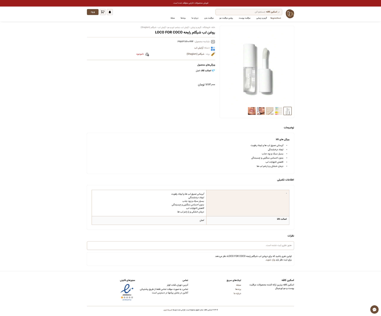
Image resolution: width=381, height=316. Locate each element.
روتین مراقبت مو (226, 18)
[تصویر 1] (287, 111)
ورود (93, 12)
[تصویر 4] (261, 111)
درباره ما (195, 18)
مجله (173, 18)
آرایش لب (198, 48)
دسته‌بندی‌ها (275, 18)
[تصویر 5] (252, 111)
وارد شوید (270, 260)
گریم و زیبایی (261, 18)
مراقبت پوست (244, 18)
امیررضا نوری (168, 310)
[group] (257, 67)
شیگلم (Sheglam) (195, 54)
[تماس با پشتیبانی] (374, 309)
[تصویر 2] (278, 111)
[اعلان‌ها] (110, 12)
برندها (183, 18)
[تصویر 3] (270, 111)
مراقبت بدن (209, 18)
